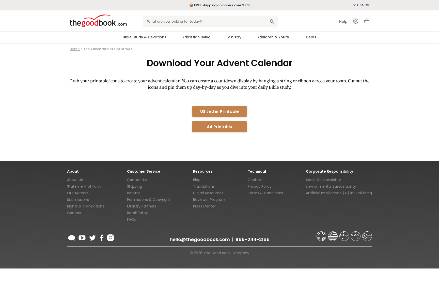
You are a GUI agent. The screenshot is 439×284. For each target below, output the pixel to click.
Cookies (255, 179)
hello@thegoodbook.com (200, 239)
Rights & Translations (85, 206)
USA (361, 5)
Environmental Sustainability (331, 186)
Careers (74, 212)
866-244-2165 (253, 239)
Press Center (204, 206)
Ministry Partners (141, 206)
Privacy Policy (260, 186)
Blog (196, 179)
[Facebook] (101, 237)
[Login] (355, 22)
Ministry (234, 37)
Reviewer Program (209, 199)
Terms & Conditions (265, 193)
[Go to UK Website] (322, 233)
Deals (311, 37)
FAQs (131, 219)
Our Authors (77, 193)
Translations (204, 186)
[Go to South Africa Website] (367, 233)
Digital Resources (208, 193)
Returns (133, 193)
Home (75, 49)
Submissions (78, 199)
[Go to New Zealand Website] (356, 233)
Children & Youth (273, 37)
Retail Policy (137, 212)
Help (343, 21)
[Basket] (366, 22)
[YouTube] (82, 237)
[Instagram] (110, 237)
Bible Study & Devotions (144, 37)
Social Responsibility (323, 179)
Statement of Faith (84, 186)
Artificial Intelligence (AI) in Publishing (339, 193)
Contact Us (137, 179)
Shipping (134, 186)
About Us (75, 179)
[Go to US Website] (333, 233)
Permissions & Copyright (148, 199)
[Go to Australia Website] (344, 233)
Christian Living (197, 37)
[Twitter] (92, 237)
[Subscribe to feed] (71, 237)
